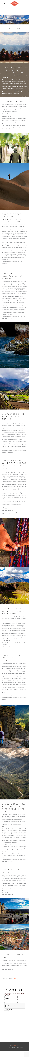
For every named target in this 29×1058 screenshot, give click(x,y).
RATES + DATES (17, 978)
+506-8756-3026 (15, 1045)
